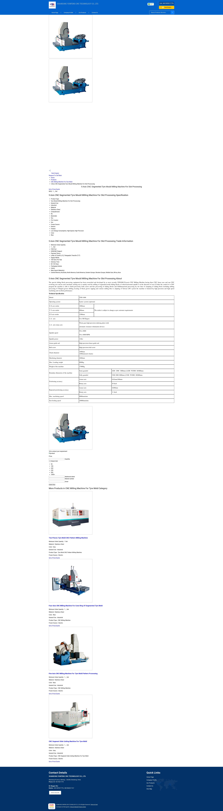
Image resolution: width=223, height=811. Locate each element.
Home (53, 177)
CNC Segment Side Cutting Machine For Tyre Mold (68, 741)
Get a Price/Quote (54, 189)
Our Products (82, 12)
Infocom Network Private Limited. (78, 807)
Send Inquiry (167, 7)
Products (53, 180)
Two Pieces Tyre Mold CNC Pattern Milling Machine (68, 538)
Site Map (149, 789)
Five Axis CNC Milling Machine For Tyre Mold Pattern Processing (73, 674)
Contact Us (95, 12)
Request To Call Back (55, 175)
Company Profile (68, 12)
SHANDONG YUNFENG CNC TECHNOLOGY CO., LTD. (78, 4)
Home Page (55, 12)
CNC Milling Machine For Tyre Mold (61, 182)
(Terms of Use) (94, 804)
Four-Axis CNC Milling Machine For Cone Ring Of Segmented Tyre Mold (76, 606)
